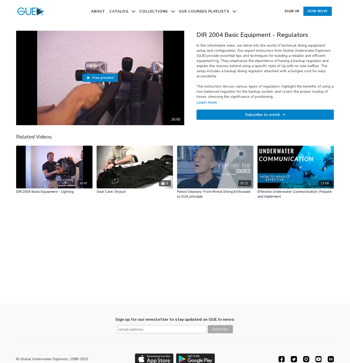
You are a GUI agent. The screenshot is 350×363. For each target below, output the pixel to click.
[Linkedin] (331, 359)
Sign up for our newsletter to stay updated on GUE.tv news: (175, 319)
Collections (154, 11)
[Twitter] (294, 359)
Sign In (291, 11)
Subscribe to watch (262, 115)
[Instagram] (306, 359)
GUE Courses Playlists (205, 11)
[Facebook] (282, 359)
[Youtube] (318, 359)
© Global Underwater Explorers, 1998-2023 (52, 359)
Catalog (119, 11)
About (98, 11)
